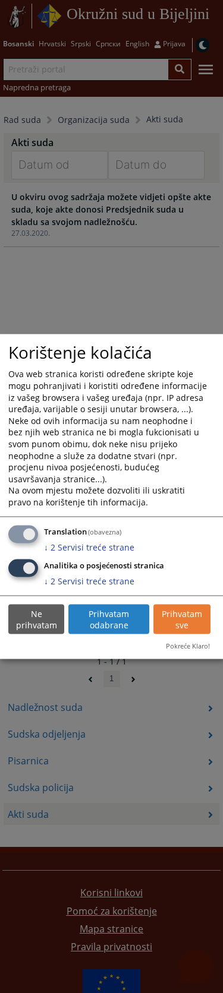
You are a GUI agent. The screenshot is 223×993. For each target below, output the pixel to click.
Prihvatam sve (182, 619)
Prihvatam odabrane (109, 619)
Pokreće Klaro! (188, 645)
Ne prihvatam (36, 619)
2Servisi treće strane (89, 546)
